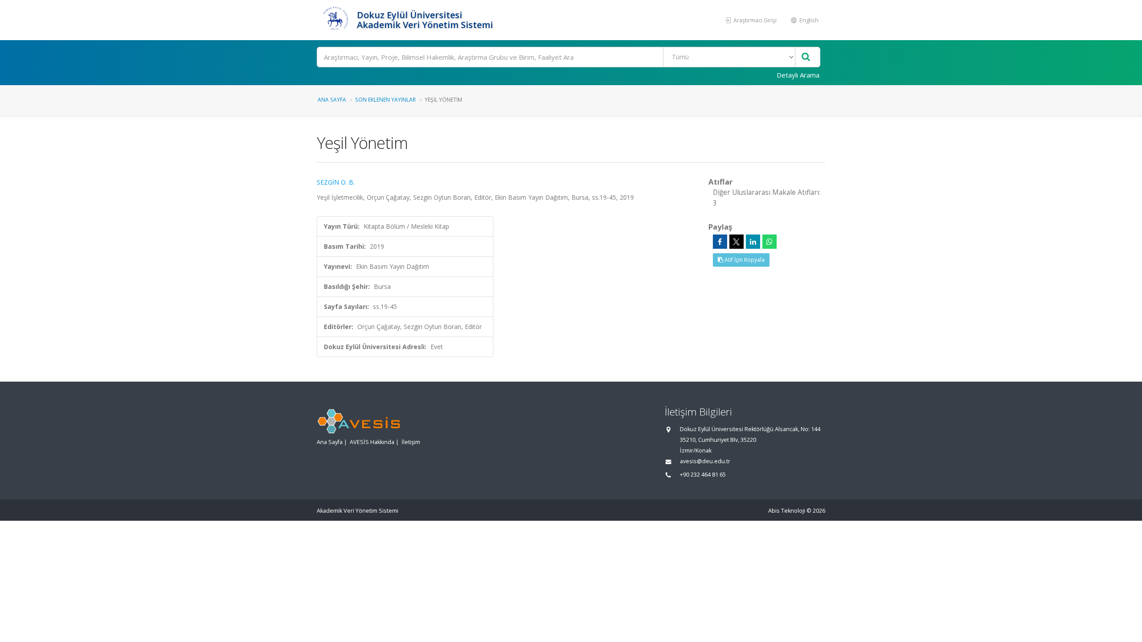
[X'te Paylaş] (736, 242)
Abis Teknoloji (786, 510)
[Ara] (806, 57)
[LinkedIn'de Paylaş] (753, 242)
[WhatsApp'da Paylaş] (769, 242)
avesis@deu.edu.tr (705, 461)
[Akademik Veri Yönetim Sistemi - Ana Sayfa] (336, 20)
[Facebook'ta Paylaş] (720, 242)
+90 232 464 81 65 (703, 474)
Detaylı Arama (798, 74)
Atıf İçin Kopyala (744, 259)
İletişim (410, 442)
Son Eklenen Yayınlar (385, 99)
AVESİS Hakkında (372, 442)
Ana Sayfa (332, 99)
